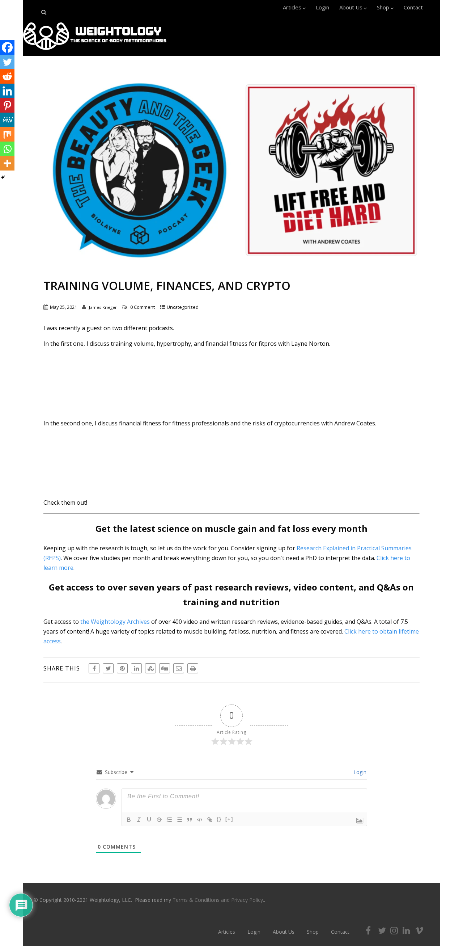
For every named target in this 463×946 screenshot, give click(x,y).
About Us (350, 7)
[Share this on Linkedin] (136, 668)
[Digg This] (164, 668)
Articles (292, 7)
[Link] (210, 819)
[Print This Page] (192, 668)
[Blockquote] (189, 819)
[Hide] (3, 177)
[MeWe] (7, 120)
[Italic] (139, 819)
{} (219, 819)
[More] (7, 163)
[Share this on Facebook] (94, 668)
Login (322, 7)
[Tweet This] (108, 668)
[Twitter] (7, 62)
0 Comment (142, 307)
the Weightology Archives (115, 622)
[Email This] (178, 668)
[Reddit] (7, 76)
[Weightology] (94, 52)
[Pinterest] (7, 105)
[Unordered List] (179, 819)
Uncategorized (183, 307)
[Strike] (159, 819)
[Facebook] (7, 47)
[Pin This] (122, 668)
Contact (413, 7)
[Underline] (149, 819)
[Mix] (7, 134)
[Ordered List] (169, 819)
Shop (383, 7)
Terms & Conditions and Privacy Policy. (218, 899)
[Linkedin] (7, 91)
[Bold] (129, 819)
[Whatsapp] (7, 149)
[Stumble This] (150, 668)
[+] (229, 819)
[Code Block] (200, 819)
